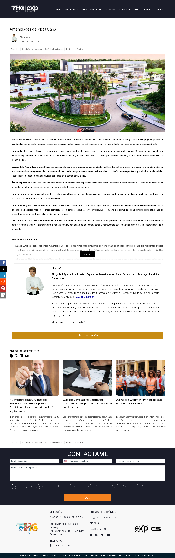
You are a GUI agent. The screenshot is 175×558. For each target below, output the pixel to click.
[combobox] (66, 461)
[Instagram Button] (16, 355)
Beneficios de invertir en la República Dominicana (42, 49)
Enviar (87, 498)
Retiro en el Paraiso (74, 49)
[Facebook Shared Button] (3, 263)
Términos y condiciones (111, 555)
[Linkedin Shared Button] (3, 275)
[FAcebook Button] (11, 355)
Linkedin (54, 555)
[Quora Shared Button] (3, 288)
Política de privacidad (92, 555)
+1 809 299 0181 (61, 545)
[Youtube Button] (27, 355)
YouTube (62, 555)
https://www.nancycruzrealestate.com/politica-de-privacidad (29, 489)
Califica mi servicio (75, 555)
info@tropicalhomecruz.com (103, 517)
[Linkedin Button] (21, 355)
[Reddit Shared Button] (3, 281)
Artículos (15, 49)
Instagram (45, 555)
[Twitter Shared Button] (3, 269)
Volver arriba (25, 555)
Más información (87, 335)
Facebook (35, 555)
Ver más (87, 254)
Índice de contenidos (131, 555)
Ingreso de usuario (148, 555)
